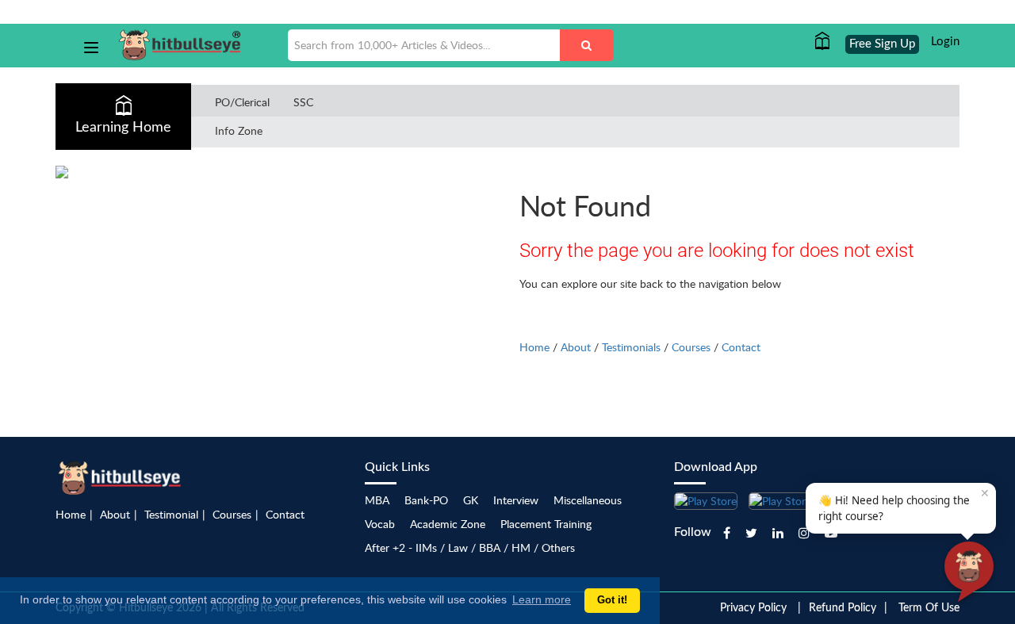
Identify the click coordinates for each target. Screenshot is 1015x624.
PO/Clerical (242, 101)
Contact (741, 346)
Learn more (541, 599)
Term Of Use (928, 608)
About (576, 346)
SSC (303, 101)
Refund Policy (842, 608)
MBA (377, 499)
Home (534, 346)
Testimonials (631, 346)
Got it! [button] (612, 600)
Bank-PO (426, 499)
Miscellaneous (587, 499)
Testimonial (171, 514)
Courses (691, 346)
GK (470, 499)
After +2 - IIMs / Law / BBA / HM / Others (470, 547)
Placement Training (546, 523)
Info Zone (238, 130)
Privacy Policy (753, 608)
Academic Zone (447, 523)
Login (945, 42)
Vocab (380, 523)
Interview (515, 499)
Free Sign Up (882, 44)
